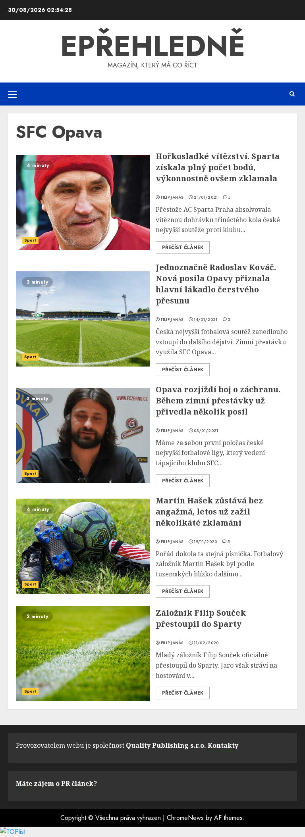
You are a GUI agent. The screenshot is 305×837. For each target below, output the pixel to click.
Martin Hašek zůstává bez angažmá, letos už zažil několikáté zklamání (209, 511)
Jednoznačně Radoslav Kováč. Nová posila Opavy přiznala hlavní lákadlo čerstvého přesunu (216, 284)
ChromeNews (185, 817)
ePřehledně (152, 46)
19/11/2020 (205, 542)
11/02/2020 (206, 643)
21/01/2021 (206, 197)
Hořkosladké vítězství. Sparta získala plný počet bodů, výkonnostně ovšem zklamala (218, 167)
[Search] (292, 94)
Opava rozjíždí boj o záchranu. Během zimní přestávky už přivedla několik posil (218, 400)
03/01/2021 (206, 431)
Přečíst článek (182, 247)
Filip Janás (172, 197)
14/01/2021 (205, 320)
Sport (30, 240)
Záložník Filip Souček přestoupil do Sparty (201, 618)
